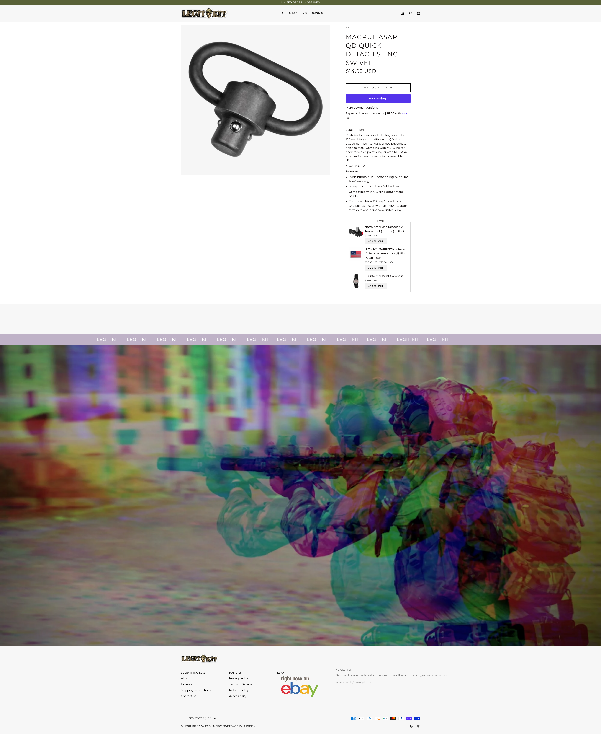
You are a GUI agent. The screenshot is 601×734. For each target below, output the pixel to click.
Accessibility (237, 696)
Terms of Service (240, 684)
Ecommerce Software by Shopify (230, 726)
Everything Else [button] (193, 672)
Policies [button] (235, 672)
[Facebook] (411, 726)
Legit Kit (190, 726)
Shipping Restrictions (196, 690)
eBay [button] (280, 672)
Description (355, 129)
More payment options (362, 107)
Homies (186, 684)
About (185, 678)
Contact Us (188, 696)
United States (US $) (198, 718)
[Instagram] (418, 726)
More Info (312, 2)
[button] (293, 13)
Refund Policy (239, 690)
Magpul (350, 27)
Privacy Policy (239, 678)
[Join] (592, 681)
